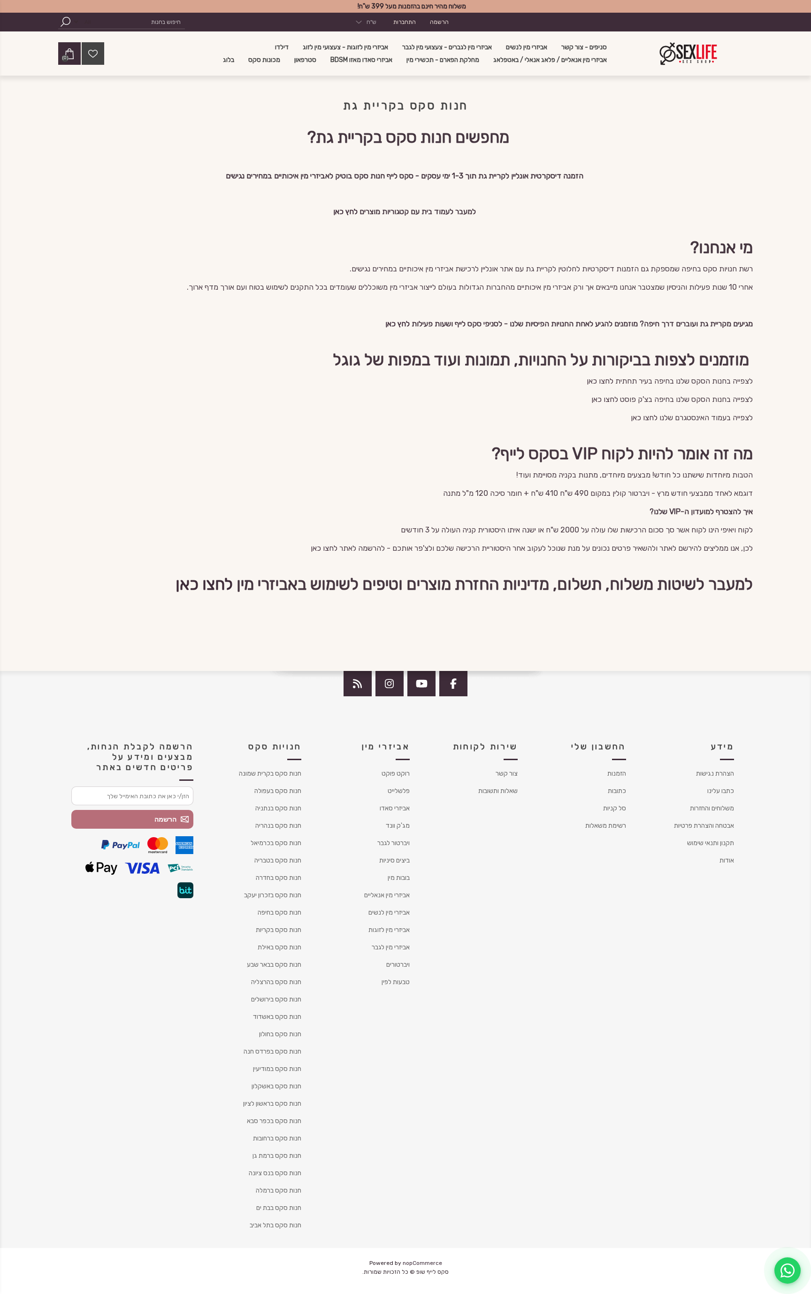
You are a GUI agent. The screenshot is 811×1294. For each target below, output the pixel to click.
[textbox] (140, 22)
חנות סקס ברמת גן (276, 1156)
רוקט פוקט (396, 774)
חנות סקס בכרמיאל (276, 843)
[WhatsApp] (787, 1270)
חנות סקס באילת (279, 947)
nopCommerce (422, 1263)
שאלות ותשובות (498, 791)
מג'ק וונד (398, 826)
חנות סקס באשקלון (276, 1086)
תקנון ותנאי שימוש (710, 843)
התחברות (404, 22)
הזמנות (616, 774)
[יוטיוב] (421, 683)
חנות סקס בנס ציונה (275, 1173)
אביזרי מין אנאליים (387, 895)
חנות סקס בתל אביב (275, 1225)
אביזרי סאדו (395, 808)
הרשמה (439, 22)
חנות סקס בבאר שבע (274, 965)
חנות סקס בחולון (280, 1034)
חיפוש (65, 22)
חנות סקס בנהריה (278, 826)
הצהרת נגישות (715, 774)
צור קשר (507, 774)
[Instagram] (389, 683)
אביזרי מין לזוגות (389, 930)
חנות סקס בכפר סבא (274, 1121)
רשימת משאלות (605, 826)
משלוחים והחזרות (712, 808)
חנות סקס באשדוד (277, 1017)
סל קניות (614, 808)
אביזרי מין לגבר (391, 947)
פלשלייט (399, 791)
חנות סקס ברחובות (277, 1138)
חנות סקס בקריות (278, 930)
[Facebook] (453, 683)
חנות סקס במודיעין (277, 1069)
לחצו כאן (600, 381)
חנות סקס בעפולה (277, 791)
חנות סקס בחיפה (279, 913)
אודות (726, 860)
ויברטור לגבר (393, 843)
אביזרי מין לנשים (389, 913)
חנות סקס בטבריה (277, 860)
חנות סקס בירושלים (276, 999)
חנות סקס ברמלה (278, 1190)
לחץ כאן (345, 211)
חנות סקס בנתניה (278, 808)
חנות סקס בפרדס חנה (272, 1051)
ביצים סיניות (394, 860)
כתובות (617, 791)
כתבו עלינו (720, 791)
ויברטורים (398, 965)
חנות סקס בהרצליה (276, 982)
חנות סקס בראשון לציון (272, 1104)
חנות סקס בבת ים (278, 1208)
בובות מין (399, 878)
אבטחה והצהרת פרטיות (704, 826)
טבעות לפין (396, 982)
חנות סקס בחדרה (278, 878)
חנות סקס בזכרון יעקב (272, 895)
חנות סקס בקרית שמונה (270, 774)
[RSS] (358, 683)
